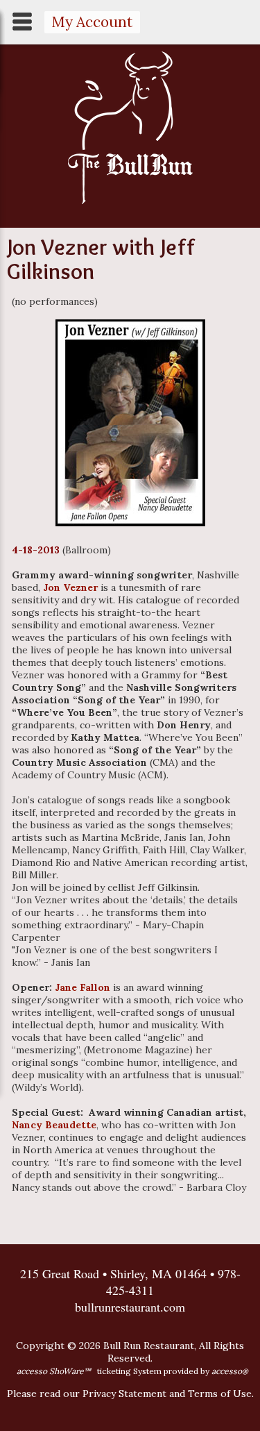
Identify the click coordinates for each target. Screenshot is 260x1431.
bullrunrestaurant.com (130, 1306)
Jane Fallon (82, 987)
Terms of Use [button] (220, 1393)
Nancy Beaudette (54, 1125)
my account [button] (91, 21)
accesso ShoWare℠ (54, 1371)
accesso (229, 1371)
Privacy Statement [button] (124, 1393)
